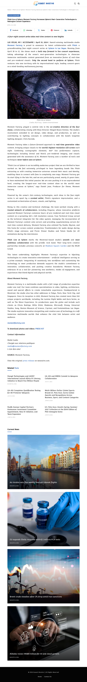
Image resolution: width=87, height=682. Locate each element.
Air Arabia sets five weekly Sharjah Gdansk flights (33, 482)
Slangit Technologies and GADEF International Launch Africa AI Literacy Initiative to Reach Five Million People (24, 378)
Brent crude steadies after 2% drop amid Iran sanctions (36, 597)
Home (9, 10)
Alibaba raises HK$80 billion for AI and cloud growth (34, 654)
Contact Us (47, 676)
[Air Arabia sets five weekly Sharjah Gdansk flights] (43, 462)
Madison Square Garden (56, 246)
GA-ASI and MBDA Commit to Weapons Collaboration (61, 377)
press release (28, 361)
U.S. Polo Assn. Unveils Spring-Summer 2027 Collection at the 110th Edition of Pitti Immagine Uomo (61, 409)
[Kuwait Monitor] (43, 3)
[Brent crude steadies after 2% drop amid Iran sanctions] (43, 576)
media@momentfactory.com (19, 346)
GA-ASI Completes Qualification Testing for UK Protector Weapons (24, 391)
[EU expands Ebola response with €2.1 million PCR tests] (43, 519)
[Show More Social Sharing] (78, 30)
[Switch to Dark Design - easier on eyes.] (75, 3)
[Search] (78, 3)
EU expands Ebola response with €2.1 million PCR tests (35, 539)
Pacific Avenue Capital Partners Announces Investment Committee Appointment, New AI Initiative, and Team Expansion (22, 410)
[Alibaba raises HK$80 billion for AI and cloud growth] (43, 633)
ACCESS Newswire (14, 15)
